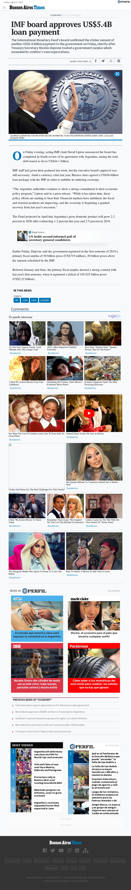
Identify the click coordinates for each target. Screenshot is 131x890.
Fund (34, 300)
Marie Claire (41, 860)
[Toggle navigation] (5, 7)
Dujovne (45, 300)
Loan (25, 300)
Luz (74, 868)
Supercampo (118, 860)
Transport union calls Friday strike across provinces (43, 731)
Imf (16, 300)
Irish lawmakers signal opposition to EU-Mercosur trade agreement (52, 705)
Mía (83, 868)
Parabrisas (100, 860)
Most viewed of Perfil (94, 747)
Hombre (85, 860)
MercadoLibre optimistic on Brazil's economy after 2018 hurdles (50, 724)
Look (64, 868)
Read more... (39, 232)
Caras (27, 860)
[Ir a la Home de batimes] (65, 842)
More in (15, 591)
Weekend (51, 868)
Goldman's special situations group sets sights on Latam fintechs (51, 718)
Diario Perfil (12, 860)
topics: (18, 296)
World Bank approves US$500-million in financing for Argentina (50, 711)
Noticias (57, 860)
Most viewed (22, 745)
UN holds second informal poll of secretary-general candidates (52, 238)
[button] (117, 74)
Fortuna (71, 860)
